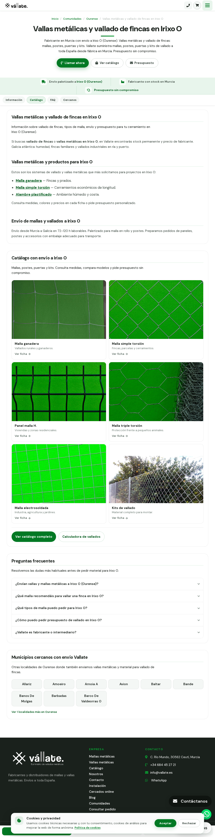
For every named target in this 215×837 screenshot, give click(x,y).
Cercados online (101, 792)
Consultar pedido (102, 809)
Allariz (26, 684)
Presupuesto (144, 63)
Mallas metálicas (102, 756)
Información (14, 100)
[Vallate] (92, 5)
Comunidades (72, 19)
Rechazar (189, 823)
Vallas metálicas (101, 762)
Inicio (55, 19)
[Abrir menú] (207, 5)
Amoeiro (59, 684)
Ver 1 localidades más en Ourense (34, 712)
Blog (92, 797)
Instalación (97, 786)
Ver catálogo (109, 63)
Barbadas (59, 696)
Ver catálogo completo (33, 537)
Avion (123, 684)
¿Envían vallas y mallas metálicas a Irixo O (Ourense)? (56, 584)
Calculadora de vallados (81, 537)
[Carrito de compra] (197, 5)
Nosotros (96, 774)
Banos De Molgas (26, 698)
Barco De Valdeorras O (91, 698)
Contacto (96, 780)
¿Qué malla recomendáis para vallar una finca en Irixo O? (59, 596)
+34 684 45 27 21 (163, 765)
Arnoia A (91, 684)
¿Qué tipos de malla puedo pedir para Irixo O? (51, 608)
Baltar (156, 684)
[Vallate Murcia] (37, 768)
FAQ (52, 100)
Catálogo (36, 100)
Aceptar (165, 823)
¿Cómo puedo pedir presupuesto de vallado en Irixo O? (58, 620)
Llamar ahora (75, 63)
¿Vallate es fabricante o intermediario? (45, 632)
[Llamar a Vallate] (188, 5)
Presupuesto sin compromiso (116, 90)
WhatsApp (158, 780)
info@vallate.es (161, 773)
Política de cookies (88, 827)
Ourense (92, 19)
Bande (188, 684)
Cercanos (69, 100)
